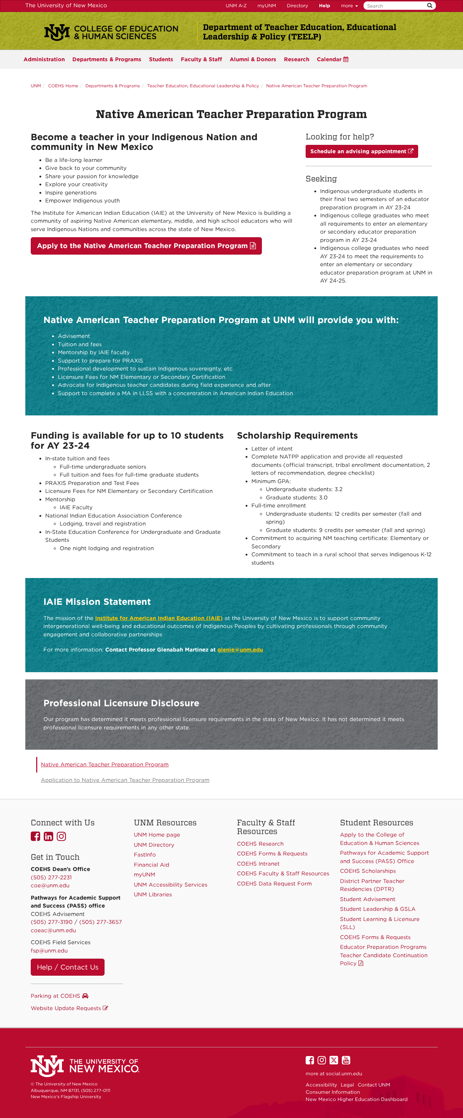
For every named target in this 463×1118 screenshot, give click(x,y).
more (347, 5)
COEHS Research (260, 844)
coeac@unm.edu (53, 930)
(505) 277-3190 (52, 922)
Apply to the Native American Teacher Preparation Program (143, 246)
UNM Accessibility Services (170, 885)
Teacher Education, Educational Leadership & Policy (203, 85)
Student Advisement (367, 899)
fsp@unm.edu (49, 950)
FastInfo (145, 854)
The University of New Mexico (66, 5)
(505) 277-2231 (51, 877)
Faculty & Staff (201, 59)
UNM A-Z (236, 5)
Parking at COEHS (56, 996)
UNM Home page (157, 835)
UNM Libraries (153, 894)
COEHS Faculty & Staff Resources (283, 873)
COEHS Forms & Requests (375, 937)
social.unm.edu (344, 1073)
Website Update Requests (67, 1008)
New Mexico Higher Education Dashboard (357, 1099)
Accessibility (321, 1085)
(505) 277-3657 (100, 922)
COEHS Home (63, 85)
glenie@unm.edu (240, 649)
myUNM (267, 5)
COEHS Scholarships (368, 871)
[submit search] (429, 5)
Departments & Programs (112, 85)
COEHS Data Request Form (274, 883)
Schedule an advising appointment (359, 151)
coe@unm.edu (50, 885)
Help (324, 5)
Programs (106, 59)
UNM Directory (154, 845)
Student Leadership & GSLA (378, 909)
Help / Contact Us (67, 967)
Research (296, 59)
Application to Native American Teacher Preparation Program (125, 780)
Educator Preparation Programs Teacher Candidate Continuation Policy (384, 955)
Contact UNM (374, 1085)
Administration (44, 59)
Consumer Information (333, 1092)
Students (161, 59)
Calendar (330, 59)
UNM (36, 85)
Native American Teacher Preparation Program (316, 85)
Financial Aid (151, 865)
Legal (347, 1085)
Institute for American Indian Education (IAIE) (159, 618)
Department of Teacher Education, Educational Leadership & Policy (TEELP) (299, 32)
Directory (297, 5)
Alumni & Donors (253, 59)
